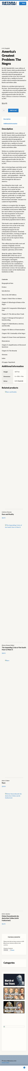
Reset (12, 950)
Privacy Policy (5, 1062)
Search (14, 1068)
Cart (22, 1067)
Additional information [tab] (10, 123)
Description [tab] (7, 119)
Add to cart (13, 110)
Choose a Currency (8, 948)
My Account (4, 1068)
